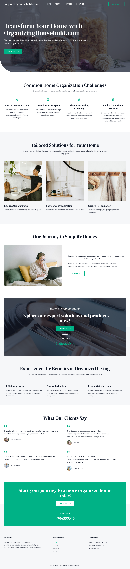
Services (68, 4)
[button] (116, 4)
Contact (80, 4)
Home (48, 4)
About (57, 4)
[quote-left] (5, 426)
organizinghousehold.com (21, 4)
